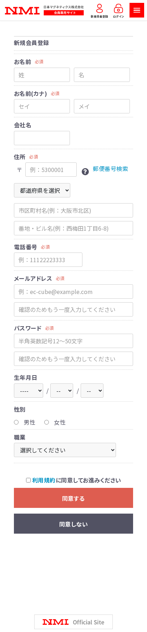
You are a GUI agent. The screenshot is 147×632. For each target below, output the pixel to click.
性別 (20, 409)
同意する (73, 498)
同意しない (73, 524)
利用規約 (44, 480)
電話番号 (25, 247)
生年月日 (25, 377)
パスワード (27, 328)
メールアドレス (33, 278)
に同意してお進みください (76, 480)
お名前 (22, 61)
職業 (20, 437)
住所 (20, 157)
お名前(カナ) (30, 93)
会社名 (22, 125)
